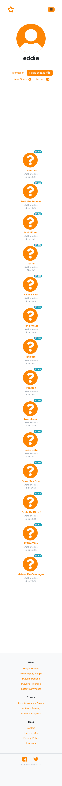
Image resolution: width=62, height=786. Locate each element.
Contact (31, 728)
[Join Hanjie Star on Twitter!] (36, 759)
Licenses (31, 743)
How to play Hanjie (31, 673)
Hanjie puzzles (39, 73)
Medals (42, 79)
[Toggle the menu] (51, 9)
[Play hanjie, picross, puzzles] (12, 9)
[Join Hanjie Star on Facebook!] (25, 759)
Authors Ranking (31, 708)
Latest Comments (31, 689)
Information (18, 73)
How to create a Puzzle (31, 703)
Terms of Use (31, 733)
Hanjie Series (21, 79)
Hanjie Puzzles (31, 668)
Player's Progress (31, 684)
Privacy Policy (31, 738)
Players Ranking (31, 678)
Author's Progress (31, 713)
